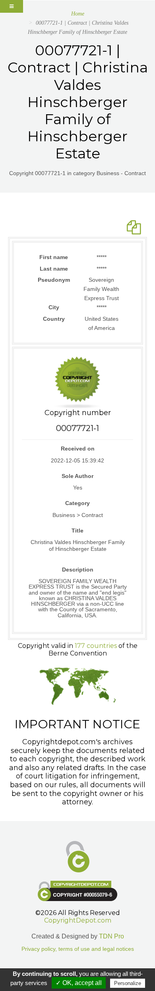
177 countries (96, 646)
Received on (78, 448)
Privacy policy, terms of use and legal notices (77, 949)
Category (77, 503)
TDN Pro (111, 936)
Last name (54, 268)
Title (77, 530)
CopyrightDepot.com (77, 920)
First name (53, 257)
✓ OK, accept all (79, 982)
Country (54, 319)
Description (77, 569)
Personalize (127, 983)
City (53, 307)
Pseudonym (54, 280)
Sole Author (77, 476)
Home (77, 14)
